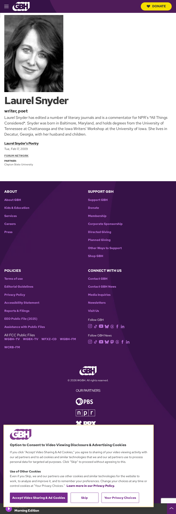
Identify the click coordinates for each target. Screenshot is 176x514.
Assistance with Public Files (24, 327)
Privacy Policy (14, 295)
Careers (10, 224)
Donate (159, 6)
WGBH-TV (12, 339)
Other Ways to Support (105, 248)
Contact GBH (98, 279)
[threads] (112, 326)
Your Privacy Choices (120, 498)
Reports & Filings (16, 311)
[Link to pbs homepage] (84, 401)
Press (8, 232)
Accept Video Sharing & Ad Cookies (38, 498)
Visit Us (93, 311)
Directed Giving (99, 232)
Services (10, 216)
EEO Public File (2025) (20, 319)
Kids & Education (16, 208)
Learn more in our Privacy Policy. (91, 486)
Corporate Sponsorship (105, 224)
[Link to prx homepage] (86, 423)
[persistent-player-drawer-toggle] (171, 508)
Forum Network (16, 155)
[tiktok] (95, 326)
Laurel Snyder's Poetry (21, 143)
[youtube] (101, 326)
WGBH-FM (68, 339)
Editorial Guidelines (18, 286)
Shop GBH (95, 256)
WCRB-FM (12, 347)
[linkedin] (122, 326)
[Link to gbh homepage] (21, 6)
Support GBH (98, 200)
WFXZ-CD (49, 339)
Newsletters (97, 303)
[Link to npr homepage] (85, 412)
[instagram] (90, 326)
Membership (97, 216)
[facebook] (117, 326)
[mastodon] (112, 341)
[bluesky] (107, 326)
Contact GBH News (102, 286)
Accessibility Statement (21, 303)
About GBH (12, 200)
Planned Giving (99, 240)
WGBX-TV (30, 339)
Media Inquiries (99, 295)
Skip (84, 498)
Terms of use (13, 279)
